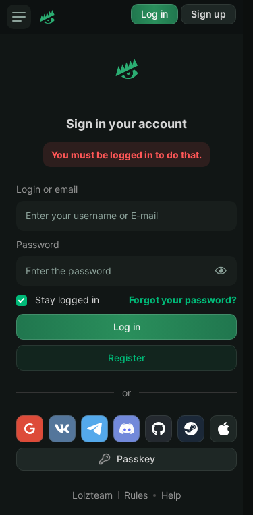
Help (171, 495)
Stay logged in (65, 299)
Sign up (208, 14)
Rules (136, 495)
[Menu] (19, 17)
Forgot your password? (183, 299)
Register (126, 357)
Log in (154, 14)
